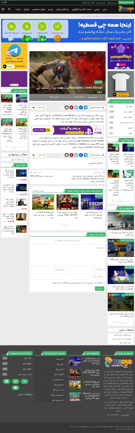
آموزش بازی (128, 111)
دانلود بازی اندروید (127, 213)
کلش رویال (59, 369)
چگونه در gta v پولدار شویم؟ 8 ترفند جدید (8, 216)
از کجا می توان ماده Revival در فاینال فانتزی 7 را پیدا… (8, 229)
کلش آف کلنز (58, 374)
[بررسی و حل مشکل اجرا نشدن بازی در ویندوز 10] (21, 173)
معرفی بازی (128, 117)
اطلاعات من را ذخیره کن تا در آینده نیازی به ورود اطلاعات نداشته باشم (77, 283)
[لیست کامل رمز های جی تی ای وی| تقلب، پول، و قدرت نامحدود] (21, 187)
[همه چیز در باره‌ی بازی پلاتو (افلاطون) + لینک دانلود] (121, 275)
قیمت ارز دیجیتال (88, 2)
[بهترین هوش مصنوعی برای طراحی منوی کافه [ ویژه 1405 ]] (113, 148)
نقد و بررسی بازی (126, 122)
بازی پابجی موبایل (57, 395)
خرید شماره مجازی (18, 159)
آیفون (130, 133)
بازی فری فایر (58, 384)
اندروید (130, 128)
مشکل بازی (129, 294)
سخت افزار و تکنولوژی (81, 9)
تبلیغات (130, 145)
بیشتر (18, 9)
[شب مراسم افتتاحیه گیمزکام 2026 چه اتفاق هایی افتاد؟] (92, 202)
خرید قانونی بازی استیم (122, 335)
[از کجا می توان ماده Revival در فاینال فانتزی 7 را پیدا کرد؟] (21, 229)
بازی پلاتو (59, 359)
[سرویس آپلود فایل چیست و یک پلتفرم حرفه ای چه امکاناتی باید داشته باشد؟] (128, 148)
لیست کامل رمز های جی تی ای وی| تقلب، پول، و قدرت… (8, 188)
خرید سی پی (100, 2)
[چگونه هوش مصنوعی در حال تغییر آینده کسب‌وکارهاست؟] (128, 174)
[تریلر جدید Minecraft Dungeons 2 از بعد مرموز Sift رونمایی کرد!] (7, 122)
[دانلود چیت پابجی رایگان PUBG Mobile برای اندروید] (121, 248)
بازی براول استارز (57, 400)
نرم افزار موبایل (62, 9)
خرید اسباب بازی (125, 342)
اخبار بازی (98, 82)
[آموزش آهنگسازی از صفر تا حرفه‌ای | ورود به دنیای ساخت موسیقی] (113, 174)
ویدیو (50, 9)
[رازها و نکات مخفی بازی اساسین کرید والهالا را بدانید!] (21, 202)
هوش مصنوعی (38, 9)
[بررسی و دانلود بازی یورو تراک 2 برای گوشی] (121, 221)
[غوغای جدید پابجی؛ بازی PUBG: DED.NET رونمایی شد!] (68, 202)
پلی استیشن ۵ (58, 379)
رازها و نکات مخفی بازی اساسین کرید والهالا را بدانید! (8, 203)
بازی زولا (60, 364)
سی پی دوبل (111, 2)
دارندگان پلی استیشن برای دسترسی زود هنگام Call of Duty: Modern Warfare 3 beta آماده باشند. (88, 178)
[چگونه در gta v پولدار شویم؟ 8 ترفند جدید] (21, 216)
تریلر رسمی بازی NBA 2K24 (41, 176)
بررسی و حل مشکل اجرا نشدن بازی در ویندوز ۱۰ (9, 173)
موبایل (26, 9)
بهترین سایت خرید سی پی (121, 339)
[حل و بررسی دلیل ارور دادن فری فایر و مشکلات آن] (121, 302)
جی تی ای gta (58, 390)
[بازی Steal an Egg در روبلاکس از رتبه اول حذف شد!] (43, 202)
